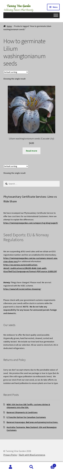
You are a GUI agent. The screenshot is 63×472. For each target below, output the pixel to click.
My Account (10, 467)
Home (9, 26)
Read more (31, 150)
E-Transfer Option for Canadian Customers (26, 417)
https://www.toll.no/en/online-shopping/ (22, 289)
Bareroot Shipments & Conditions (22, 412)
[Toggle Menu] (55, 15)
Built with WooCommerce (32, 454)
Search (31, 467)
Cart (48, 464)
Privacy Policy (10, 454)
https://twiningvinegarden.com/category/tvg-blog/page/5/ (30, 223)
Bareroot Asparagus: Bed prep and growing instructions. (32, 422)
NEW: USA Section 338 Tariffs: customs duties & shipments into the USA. (28, 406)
